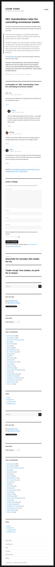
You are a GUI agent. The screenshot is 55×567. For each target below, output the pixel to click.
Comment (9, 189)
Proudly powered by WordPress (20, 562)
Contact (8, 551)
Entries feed (10, 399)
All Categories (27, 74)
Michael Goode (11, 74)
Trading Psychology (12, 374)
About (7, 558)
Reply (7, 104)
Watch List (10, 384)
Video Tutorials (11, 382)
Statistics (9, 360)
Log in (9, 397)
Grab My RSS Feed (13, 300)
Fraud (8, 346)
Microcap (9, 348)
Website (8, 224)
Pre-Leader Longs (12, 352)
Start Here (8, 540)
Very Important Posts (13, 380)
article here (11, 56)
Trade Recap (10, 368)
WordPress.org (11, 403)
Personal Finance (12, 350)
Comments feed (11, 401)
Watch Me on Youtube (14, 302)
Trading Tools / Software (14, 378)
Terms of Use (9, 554)
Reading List (9, 544)
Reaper (14, 110)
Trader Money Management (15, 370)
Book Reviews (11, 344)
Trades (9, 372)
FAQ (7, 547)
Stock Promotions (12, 362)
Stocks (9, 364)
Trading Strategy (12, 376)
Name (8, 210)
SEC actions (10, 358)
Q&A (8, 356)
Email (8, 217)
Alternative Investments (14, 340)
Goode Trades (13, 9)
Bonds (9, 342)
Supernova (10, 366)
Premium (9, 354)
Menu (46, 9)
